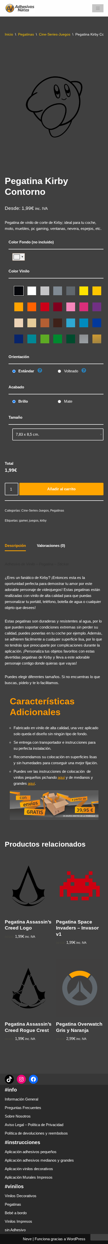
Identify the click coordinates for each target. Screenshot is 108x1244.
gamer (23, 520)
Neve (27, 1239)
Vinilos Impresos (18, 1221)
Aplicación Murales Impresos (28, 1177)
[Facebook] (33, 1079)
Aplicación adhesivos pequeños (31, 1152)
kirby (43, 520)
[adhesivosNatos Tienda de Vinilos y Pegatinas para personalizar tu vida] (21, 8)
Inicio (9, 34)
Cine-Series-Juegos (54, 34)
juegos (33, 520)
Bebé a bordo (16, 1213)
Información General (21, 1099)
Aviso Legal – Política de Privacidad (34, 1125)
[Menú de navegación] (97, 8)
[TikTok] (9, 1079)
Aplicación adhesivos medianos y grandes (39, 1160)
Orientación (19, 357)
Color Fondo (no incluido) (31, 242)
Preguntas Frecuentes (23, 1108)
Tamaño (15, 417)
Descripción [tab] (15, 545)
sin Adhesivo (15, 1230)
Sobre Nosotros (18, 1116)
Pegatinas (26, 34)
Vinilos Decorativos (20, 1196)
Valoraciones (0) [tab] (51, 545)
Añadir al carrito (61, 489)
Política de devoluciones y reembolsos (36, 1133)
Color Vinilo (19, 271)
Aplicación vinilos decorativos (29, 1169)
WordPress (76, 1239)
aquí (61, 777)
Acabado (16, 387)
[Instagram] (21, 1079)
